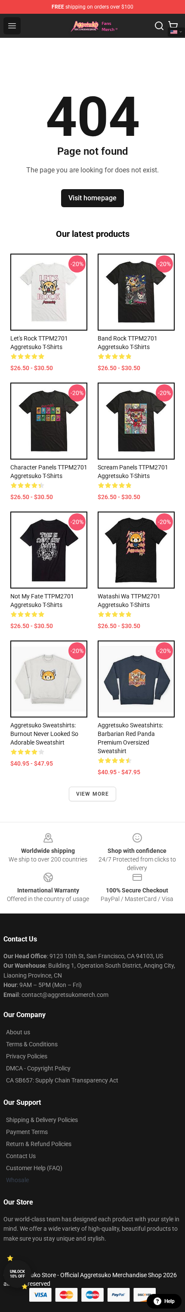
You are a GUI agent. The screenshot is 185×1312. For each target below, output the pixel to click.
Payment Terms (27, 1131)
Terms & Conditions (32, 1044)
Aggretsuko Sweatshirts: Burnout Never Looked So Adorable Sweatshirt (44, 734)
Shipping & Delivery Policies (42, 1119)
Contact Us (21, 1156)
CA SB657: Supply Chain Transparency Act (62, 1080)
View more (92, 794)
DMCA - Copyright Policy (38, 1068)
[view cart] (173, 26)
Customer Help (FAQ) (34, 1168)
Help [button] (169, 1301)
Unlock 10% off (17, 1273)
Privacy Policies (26, 1056)
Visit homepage (92, 198)
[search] (159, 26)
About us (18, 1032)
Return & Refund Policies (38, 1143)
